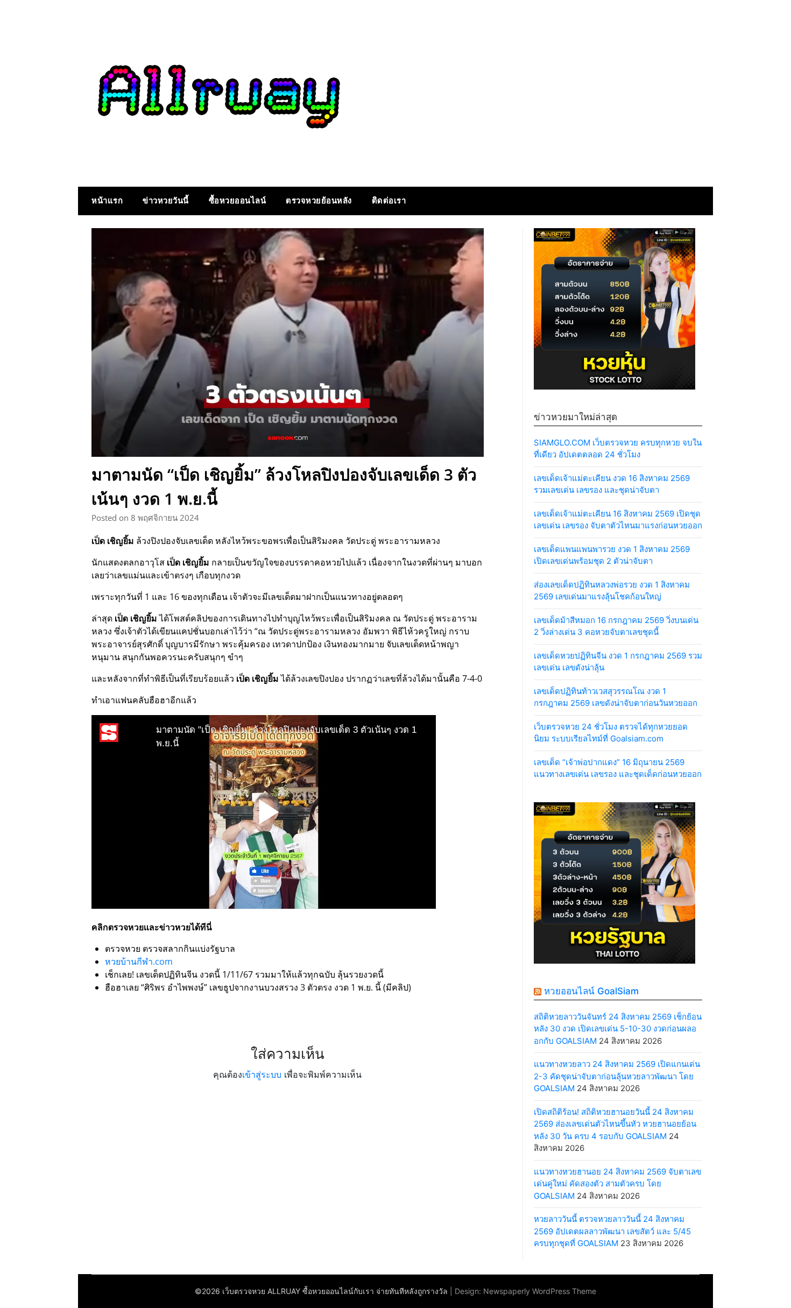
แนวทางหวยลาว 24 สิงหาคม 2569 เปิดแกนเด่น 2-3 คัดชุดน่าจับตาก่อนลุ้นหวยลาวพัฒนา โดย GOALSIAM (617, 1076)
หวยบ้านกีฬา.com (139, 961)
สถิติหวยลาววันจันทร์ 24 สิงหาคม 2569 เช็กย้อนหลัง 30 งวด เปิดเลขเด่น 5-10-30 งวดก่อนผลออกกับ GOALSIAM (618, 1029)
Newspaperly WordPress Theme (539, 1291)
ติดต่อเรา (389, 200)
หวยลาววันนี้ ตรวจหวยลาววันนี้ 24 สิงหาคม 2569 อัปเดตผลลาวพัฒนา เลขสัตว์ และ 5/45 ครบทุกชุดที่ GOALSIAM (612, 1231)
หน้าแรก (107, 200)
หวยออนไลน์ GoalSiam (591, 991)
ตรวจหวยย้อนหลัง (319, 200)
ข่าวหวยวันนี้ (166, 200)
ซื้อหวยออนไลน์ (237, 200)
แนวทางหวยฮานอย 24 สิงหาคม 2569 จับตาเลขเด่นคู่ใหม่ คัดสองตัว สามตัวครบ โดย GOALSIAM (617, 1183)
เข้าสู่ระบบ (261, 1074)
